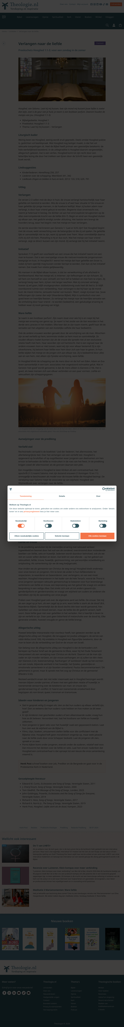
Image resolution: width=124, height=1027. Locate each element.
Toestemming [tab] (26, 496)
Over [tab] (98, 496)
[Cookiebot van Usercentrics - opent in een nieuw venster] (104, 489)
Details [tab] (62, 496)
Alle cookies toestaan (97, 536)
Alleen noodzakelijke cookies (26, 536)
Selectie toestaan (62, 536)
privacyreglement (32, 512)
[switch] (48, 526)
